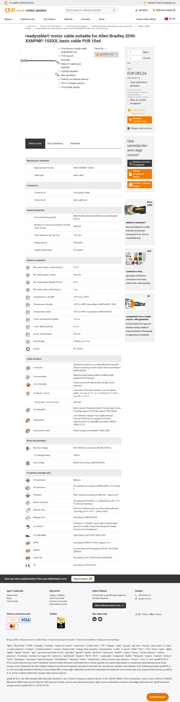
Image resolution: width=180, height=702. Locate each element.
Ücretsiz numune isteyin (140, 184)
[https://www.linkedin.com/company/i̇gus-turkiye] (94, 619)
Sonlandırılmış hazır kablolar (76, 26)
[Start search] (114, 10)
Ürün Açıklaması (55, 143)
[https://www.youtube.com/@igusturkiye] (100, 619)
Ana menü (32, 26)
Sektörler (68, 19)
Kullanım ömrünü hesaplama (140, 163)
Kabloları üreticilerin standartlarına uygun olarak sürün (112, 26)
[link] (139, 164)
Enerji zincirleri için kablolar (50, 26)
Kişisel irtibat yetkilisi (146, 19)
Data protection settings (108, 640)
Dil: (143, 614)
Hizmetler (85, 19)
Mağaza (8, 19)
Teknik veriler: (35, 143)
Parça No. (99, 48)
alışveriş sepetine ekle (138, 120)
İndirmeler (75, 143)
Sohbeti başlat (157, 697)
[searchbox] (88, 10)
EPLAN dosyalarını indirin (140, 174)
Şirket (101, 19)
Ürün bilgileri (49, 19)
